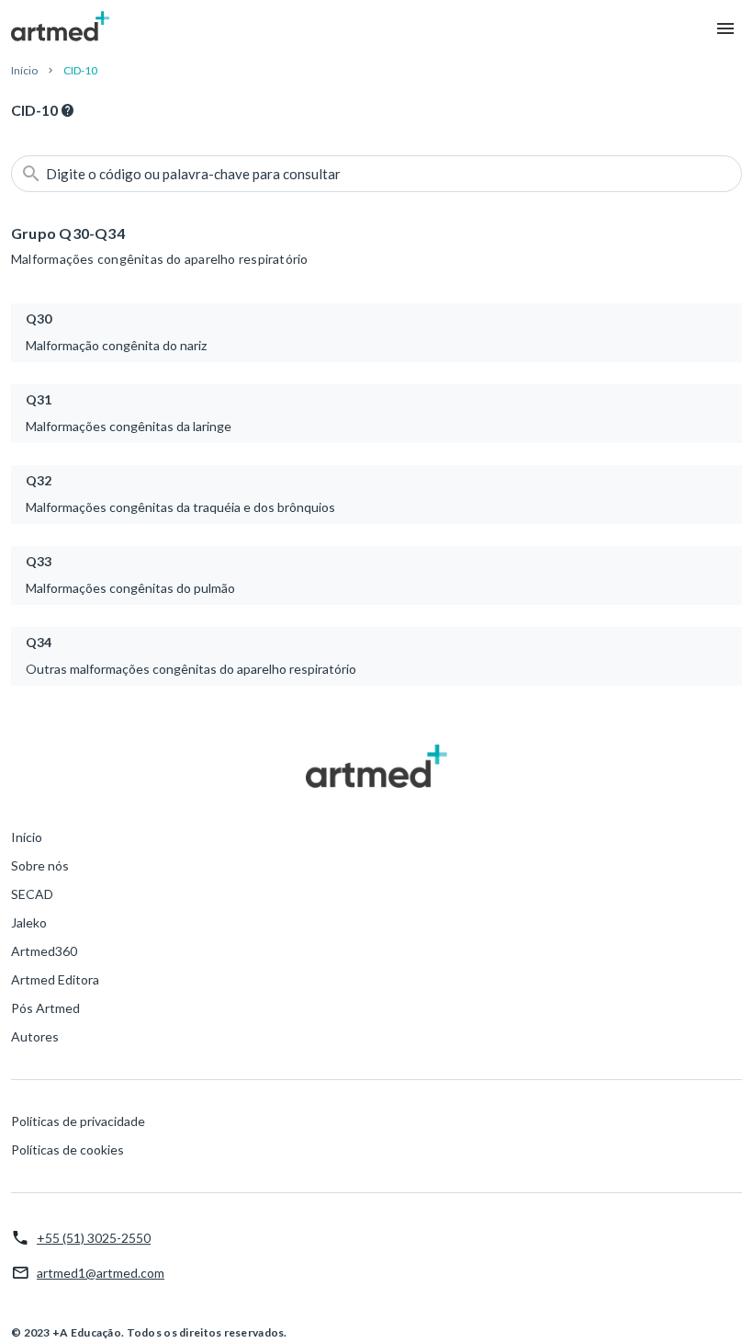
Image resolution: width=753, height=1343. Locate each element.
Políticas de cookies (67, 1149)
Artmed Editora (55, 979)
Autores (35, 1036)
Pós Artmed (45, 1008)
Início (24, 70)
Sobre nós (40, 865)
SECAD (32, 894)
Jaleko (29, 922)
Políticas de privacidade (78, 1121)
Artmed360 (44, 951)
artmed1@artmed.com (100, 1272)
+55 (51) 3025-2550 (94, 1238)
